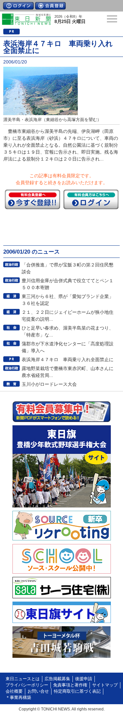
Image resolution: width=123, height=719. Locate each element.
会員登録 (50, 6)
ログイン (18, 6)
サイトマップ (105, 685)
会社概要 (14, 691)
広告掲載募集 (57, 679)
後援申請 (83, 679)
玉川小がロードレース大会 (49, 384)
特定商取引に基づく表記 (77, 691)
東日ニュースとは (23, 679)
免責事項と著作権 (70, 685)
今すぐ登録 (32, 199)
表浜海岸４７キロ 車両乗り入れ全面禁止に (67, 359)
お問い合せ (38, 691)
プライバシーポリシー (27, 685)
